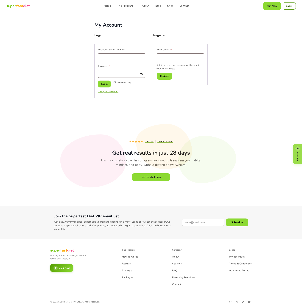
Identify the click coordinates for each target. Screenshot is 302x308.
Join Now (272, 6)
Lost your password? (108, 91)
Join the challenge (151, 177)
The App (127, 270)
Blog (158, 6)
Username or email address (116, 49)
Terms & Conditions (240, 263)
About (145, 6)
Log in (104, 83)
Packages (127, 277)
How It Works (130, 256)
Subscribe (237, 222)
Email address (169, 49)
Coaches (177, 263)
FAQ (174, 270)
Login (289, 6)
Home (107, 6)
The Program (125, 6)
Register (164, 76)
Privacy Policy (237, 256)
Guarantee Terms (239, 270)
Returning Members (183, 277)
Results (126, 263)
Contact (184, 6)
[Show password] (141, 74)
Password (108, 66)
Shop (170, 6)
